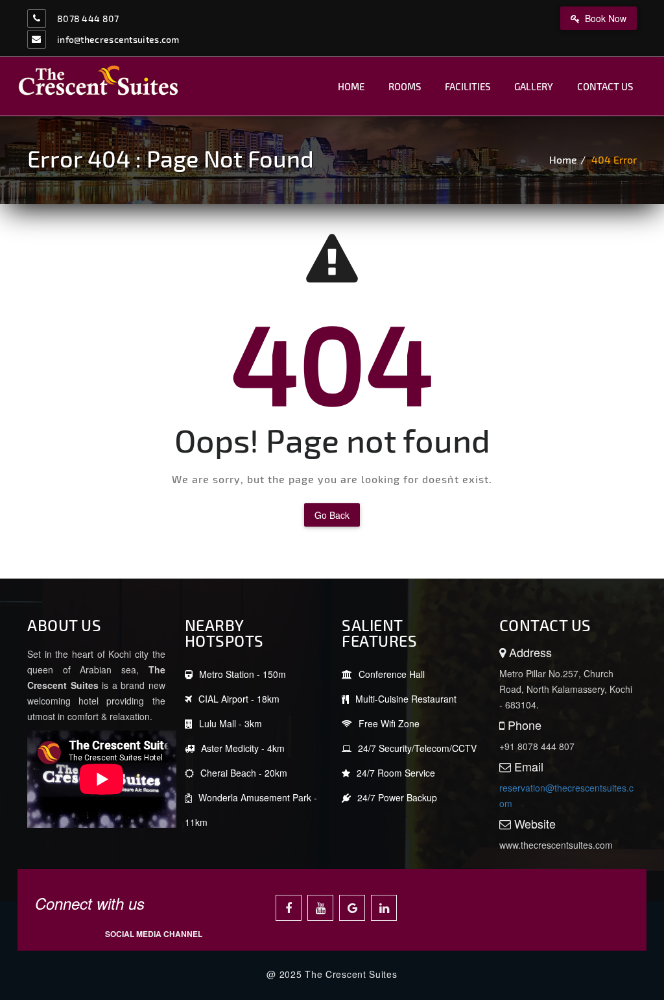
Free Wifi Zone (389, 723)
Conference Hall (392, 674)
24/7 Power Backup (397, 797)
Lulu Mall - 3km (230, 723)
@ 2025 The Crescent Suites (332, 974)
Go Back (332, 514)
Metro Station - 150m (242, 674)
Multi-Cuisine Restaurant (405, 698)
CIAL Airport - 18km (238, 698)
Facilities (467, 86)
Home (351, 86)
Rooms (404, 86)
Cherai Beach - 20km (243, 772)
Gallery (533, 86)
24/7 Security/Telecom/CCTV (417, 748)
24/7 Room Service (396, 772)
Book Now (604, 18)
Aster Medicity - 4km (243, 748)
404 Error (614, 159)
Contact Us (605, 86)
